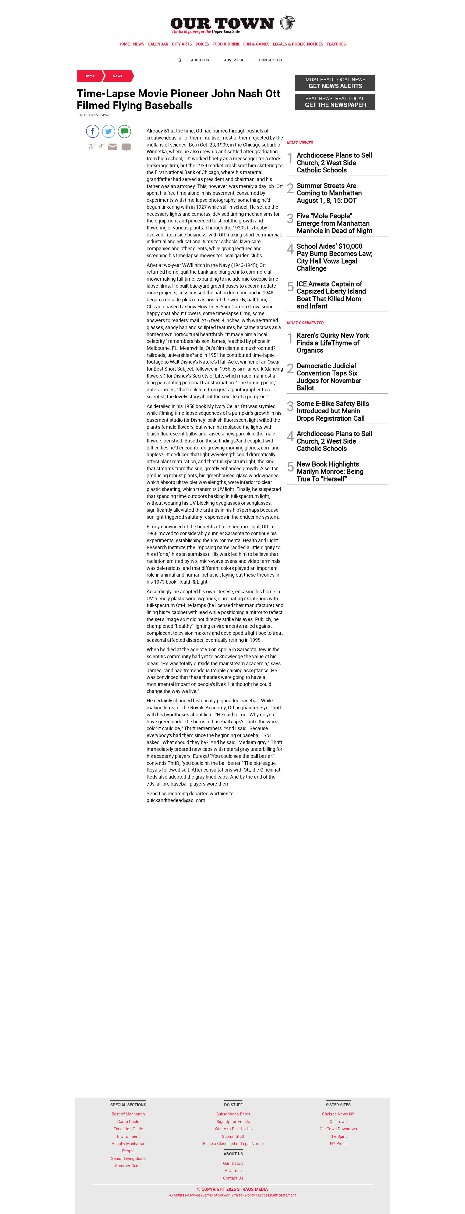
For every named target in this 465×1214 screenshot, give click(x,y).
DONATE (375, 6)
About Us (200, 59)
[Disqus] (180, 879)
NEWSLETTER (345, 6)
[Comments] (124, 131)
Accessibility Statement (277, 1195)
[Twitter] (108, 131)
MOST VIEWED (300, 142)
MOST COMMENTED (305, 322)
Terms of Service (216, 1195)
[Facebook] (92, 131)
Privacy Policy (243, 1195)
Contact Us (270, 59)
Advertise (234, 59)
